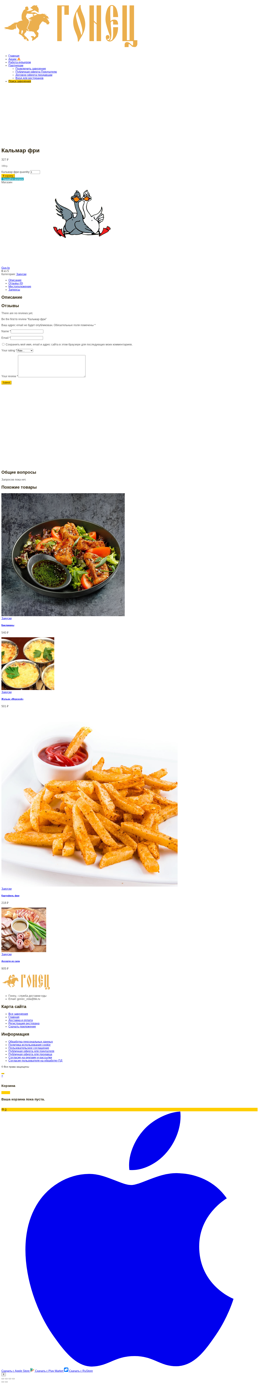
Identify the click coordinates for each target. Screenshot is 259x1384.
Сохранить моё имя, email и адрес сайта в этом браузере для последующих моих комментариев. (69, 344)
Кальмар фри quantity (15, 171)
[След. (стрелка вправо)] (6, 1381)
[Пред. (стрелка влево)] (2, 1381)
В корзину (8, 175)
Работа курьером (19, 62)
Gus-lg (5, 267)
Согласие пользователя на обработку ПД (35, 1060)
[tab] (133, 280)
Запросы (14, 289)
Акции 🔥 (14, 59)
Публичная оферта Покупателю (36, 71)
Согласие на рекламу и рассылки (30, 1057)
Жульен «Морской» (12, 699)
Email (5, 337)
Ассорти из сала (10, 961)
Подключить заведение (31, 68)
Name (6, 331)
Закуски (21, 274)
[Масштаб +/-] (13, 1378)
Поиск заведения (19, 81)
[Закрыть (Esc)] (2, 1378)
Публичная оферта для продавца (30, 1054)
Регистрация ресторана (23, 1023)
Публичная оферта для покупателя (31, 1051)
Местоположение (19, 286)
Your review (9, 376)
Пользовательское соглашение (28, 1047)
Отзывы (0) (15, 283)
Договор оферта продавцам (34, 74)
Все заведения (18, 1013)
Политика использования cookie (29, 1044)
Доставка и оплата (20, 1020)
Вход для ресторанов (30, 78)
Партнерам (15, 65)
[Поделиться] (6, 1378)
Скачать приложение (22, 1026)
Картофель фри (10, 895)
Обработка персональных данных (30, 1041)
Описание (14, 280)
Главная (13, 55)
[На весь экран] (9, 1378)
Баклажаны (7, 625)
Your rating (9, 350)
